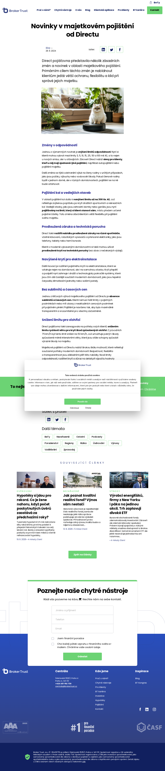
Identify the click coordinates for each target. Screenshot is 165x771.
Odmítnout (74, 408)
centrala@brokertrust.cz (66, 686)
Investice (99, 695)
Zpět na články (83, 554)
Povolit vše (83, 402)
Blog (87, 10)
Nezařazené (71, 491)
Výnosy (115, 491)
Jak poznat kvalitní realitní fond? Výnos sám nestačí (80, 500)
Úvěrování (24, 491)
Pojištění (99, 704)
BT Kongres (141, 682)
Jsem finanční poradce (70, 638)
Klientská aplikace (104, 10)
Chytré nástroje (62, 10)
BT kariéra (138, 10)
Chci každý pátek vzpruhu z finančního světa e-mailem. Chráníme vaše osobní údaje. (84, 645)
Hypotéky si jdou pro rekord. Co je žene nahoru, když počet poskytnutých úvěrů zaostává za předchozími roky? (34, 506)
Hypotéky (100, 700)
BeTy (157, 2)
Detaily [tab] (88, 408)
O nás (78, 10)
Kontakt (154, 10)
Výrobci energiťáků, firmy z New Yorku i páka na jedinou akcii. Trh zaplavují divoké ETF (126, 504)
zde (83, 761)
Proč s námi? (44, 10)
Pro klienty (123, 10)
